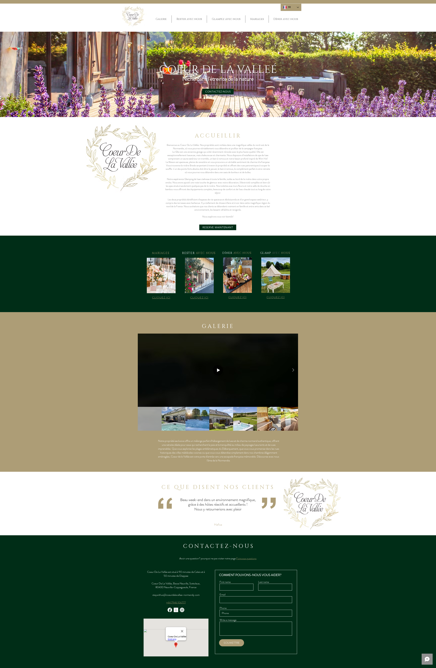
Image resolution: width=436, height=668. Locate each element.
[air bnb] (176, 610)
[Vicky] (219, 526)
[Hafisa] (216, 526)
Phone (223, 608)
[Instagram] (182, 610)
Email (222, 594)
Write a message (228, 620)
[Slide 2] (218, 108)
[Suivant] (417, 74)
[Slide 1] (214, 108)
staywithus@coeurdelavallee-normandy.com (176, 595)
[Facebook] (170, 610)
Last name (263, 582)
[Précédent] (18, 74)
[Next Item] (293, 370)
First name (225, 582)
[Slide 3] (221, 108)
